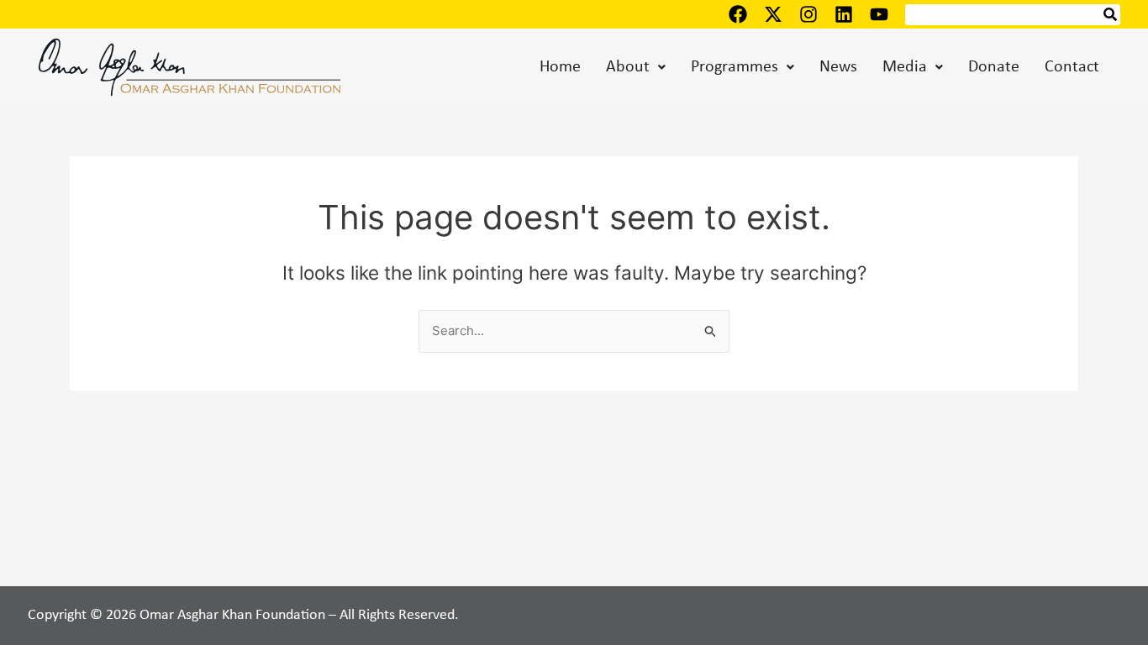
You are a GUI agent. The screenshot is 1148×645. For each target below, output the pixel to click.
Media (904, 67)
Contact (1072, 67)
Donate (993, 67)
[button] (635, 67)
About (628, 67)
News (838, 67)
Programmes (734, 67)
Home (560, 67)
